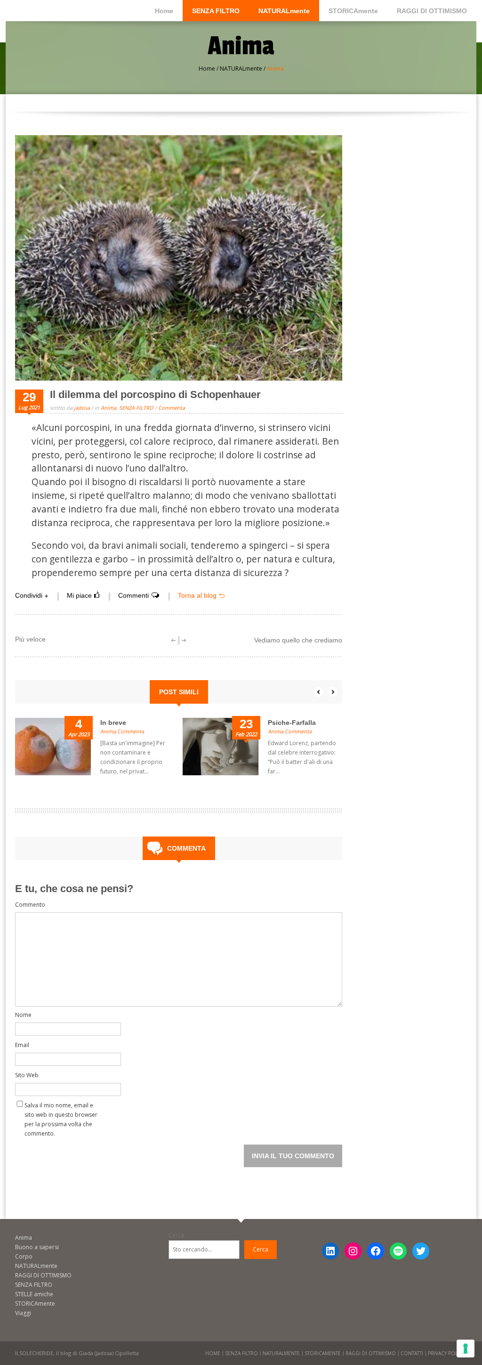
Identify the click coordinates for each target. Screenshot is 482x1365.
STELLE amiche (34, 1294)
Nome (23, 1015)
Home (164, 11)
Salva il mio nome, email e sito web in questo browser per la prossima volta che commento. (60, 1107)
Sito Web (27, 1075)
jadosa (82, 407)
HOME (212, 1353)
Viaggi (23, 1313)
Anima (108, 407)
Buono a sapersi (37, 1247)
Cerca (176, 1235)
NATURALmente (284, 11)
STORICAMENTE (323, 1353)
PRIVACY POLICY (446, 1353)
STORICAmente (353, 11)
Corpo (23, 1256)
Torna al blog (197, 595)
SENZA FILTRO (216, 11)
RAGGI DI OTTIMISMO (432, 11)
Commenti (133, 595)
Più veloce (30, 639)
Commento (30, 905)
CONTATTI (412, 1353)
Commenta (171, 407)
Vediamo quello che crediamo (298, 640)
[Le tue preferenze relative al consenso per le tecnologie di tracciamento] (465, 1348)
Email (22, 1045)
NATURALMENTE (281, 1353)
